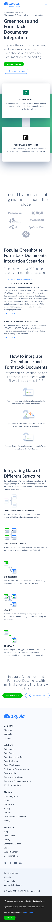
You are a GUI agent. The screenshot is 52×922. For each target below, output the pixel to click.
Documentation (11, 856)
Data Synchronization (13, 757)
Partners (7, 738)
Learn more (8, 314)
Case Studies (9, 836)
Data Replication (11, 761)
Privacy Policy (10, 881)
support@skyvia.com (13, 885)
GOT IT (9, 917)
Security (7, 877)
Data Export (9, 753)
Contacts (8, 734)
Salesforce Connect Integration (17, 781)
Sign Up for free (14, 64)
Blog (6, 832)
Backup (7, 809)
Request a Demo (18, 71)
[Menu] (46, 4)
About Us (8, 730)
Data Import (9, 749)
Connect (7, 813)
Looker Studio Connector (15, 817)
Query (6, 800)
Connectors (9, 805)
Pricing (7, 821)
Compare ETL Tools (12, 844)
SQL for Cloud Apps (12, 785)
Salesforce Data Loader (14, 777)
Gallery (7, 840)
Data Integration (16, 12)
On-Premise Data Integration (16, 769)
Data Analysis (10, 773)
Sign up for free (12, 695)
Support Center (11, 852)
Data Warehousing (12, 765)
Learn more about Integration (20, 280)
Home (6, 12)
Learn (6, 848)
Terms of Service (11, 873)
